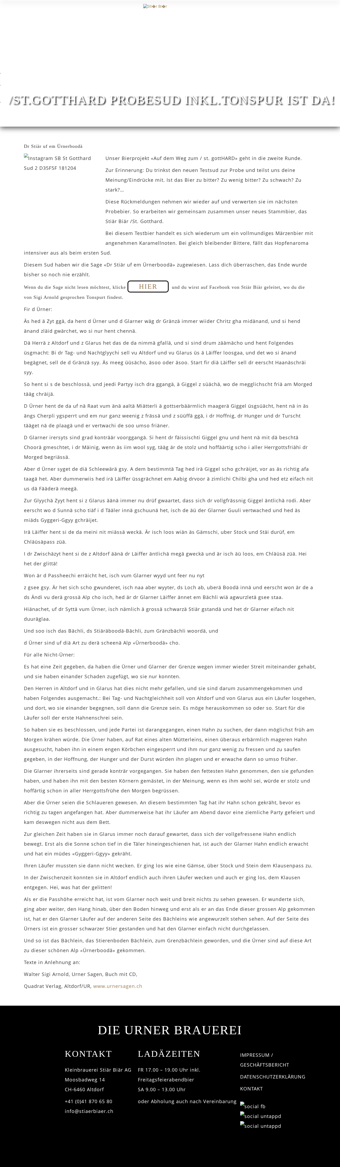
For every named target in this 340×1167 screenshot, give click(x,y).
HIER (148, 286)
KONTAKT (251, 1088)
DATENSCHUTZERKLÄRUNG (272, 1076)
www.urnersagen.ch (117, 986)
